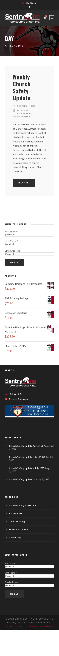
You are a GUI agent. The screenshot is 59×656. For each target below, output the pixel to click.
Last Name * (11, 241)
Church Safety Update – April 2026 (27, 457)
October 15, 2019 (26, 106)
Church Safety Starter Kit (22, 505)
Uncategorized (21, 116)
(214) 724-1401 (31, 3)
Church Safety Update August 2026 (27, 445)
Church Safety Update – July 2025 (27, 468)
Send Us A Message (18, 398)
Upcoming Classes (19, 529)
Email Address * (13, 250)
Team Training (17, 521)
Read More (24, 182)
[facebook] (29, 6)
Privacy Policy (15, 626)
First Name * (11, 231)
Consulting (15, 537)
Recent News (24, 113)
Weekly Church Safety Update (22, 87)
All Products (15, 513)
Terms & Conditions (40, 626)
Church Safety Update (20, 479)
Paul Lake (22, 110)
